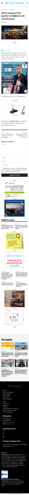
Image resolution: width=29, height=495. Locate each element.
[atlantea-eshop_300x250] (14, 256)
